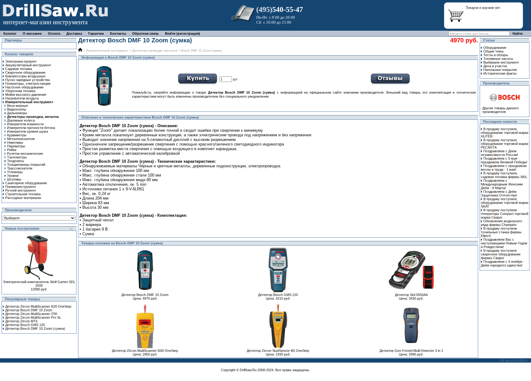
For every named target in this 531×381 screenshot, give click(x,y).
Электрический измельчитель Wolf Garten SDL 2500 (39, 283)
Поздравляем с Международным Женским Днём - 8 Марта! (502, 184)
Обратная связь (145, 33)
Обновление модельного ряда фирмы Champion (501, 223)
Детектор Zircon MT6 (21, 321)
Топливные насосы (498, 58)
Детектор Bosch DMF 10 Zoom (28, 310)
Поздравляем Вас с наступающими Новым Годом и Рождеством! (504, 243)
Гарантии (96, 33)
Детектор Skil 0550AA (411, 295)
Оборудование (494, 47)
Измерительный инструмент (107, 50)
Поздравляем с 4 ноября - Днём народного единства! (502, 263)
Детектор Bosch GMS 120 (25, 325)
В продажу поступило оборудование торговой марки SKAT (504, 202)
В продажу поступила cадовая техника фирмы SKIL (504, 175)
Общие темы (493, 51)
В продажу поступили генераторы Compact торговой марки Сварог (504, 213)
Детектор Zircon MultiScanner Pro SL (33, 317)
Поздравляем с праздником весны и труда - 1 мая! (504, 167)
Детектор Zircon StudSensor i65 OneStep (278, 350)
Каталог (10, 33)
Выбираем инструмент (501, 62)
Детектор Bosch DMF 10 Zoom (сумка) (35, 328)
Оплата (54, 33)
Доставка (74, 33)
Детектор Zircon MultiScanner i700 (31, 314)
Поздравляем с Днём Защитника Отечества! (499, 193)
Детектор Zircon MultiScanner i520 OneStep (38, 306)
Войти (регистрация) (182, 33)
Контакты (118, 33)
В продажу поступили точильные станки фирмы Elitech (501, 232)
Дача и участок (495, 66)
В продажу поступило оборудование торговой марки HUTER (504, 132)
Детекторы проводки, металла (154, 50)
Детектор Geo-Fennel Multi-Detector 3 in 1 (411, 350)
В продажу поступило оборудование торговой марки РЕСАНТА (504, 143)
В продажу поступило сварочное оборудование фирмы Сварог (501, 254)
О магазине (32, 33)
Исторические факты (500, 73)
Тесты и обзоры (495, 55)
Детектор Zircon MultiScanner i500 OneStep (145, 350)
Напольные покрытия (500, 70)
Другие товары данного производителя (500, 110)
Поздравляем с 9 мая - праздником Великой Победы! (504, 160)
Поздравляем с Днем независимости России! (499, 153)
